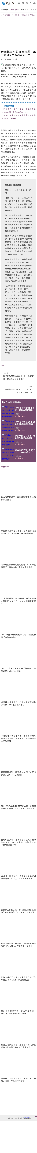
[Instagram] (26, 3)
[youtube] (19, 3)
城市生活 (25, 9)
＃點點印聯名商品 (28, 15)
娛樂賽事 (5, 9)
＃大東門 (15, 15)
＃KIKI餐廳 (5, 15)
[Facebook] (23, 3)
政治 (3, 365)
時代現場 (15, 9)
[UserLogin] (30, 3)
